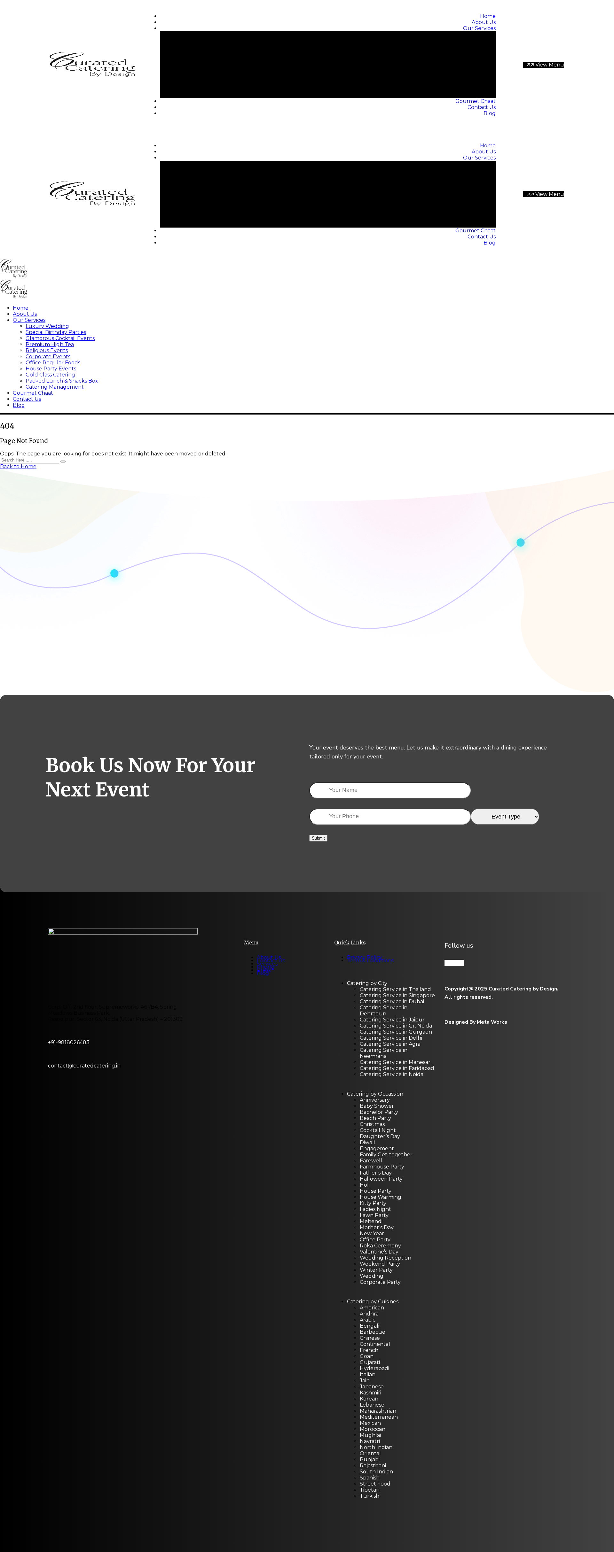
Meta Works (492, 1022)
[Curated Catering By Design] (14, 276)
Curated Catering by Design (523, 988)
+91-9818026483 (69, 1042)
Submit (318, 838)
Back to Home (18, 466)
